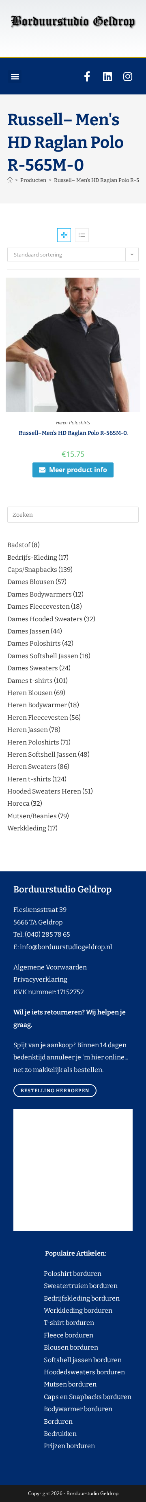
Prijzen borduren (54, 1446)
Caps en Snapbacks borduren (72, 1397)
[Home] (10, 180)
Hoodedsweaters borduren (69, 1372)
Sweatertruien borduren (65, 1286)
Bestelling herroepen (55, 1090)
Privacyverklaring (40, 979)
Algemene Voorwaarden (50, 967)
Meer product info (78, 469)
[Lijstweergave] (82, 235)
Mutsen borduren (67, 1384)
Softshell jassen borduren (67, 1360)
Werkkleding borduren (62, 1310)
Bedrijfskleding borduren (66, 1298)
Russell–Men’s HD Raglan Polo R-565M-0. (73, 433)
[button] (14, 76)
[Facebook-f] (87, 76)
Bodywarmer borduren (62, 1409)
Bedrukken (45, 1434)
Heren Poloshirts (73, 422)
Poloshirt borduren (68, 1273)
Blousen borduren (55, 1347)
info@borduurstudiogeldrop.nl (66, 947)
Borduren (63, 1421)
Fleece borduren (53, 1335)
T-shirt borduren (53, 1323)
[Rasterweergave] (64, 235)
